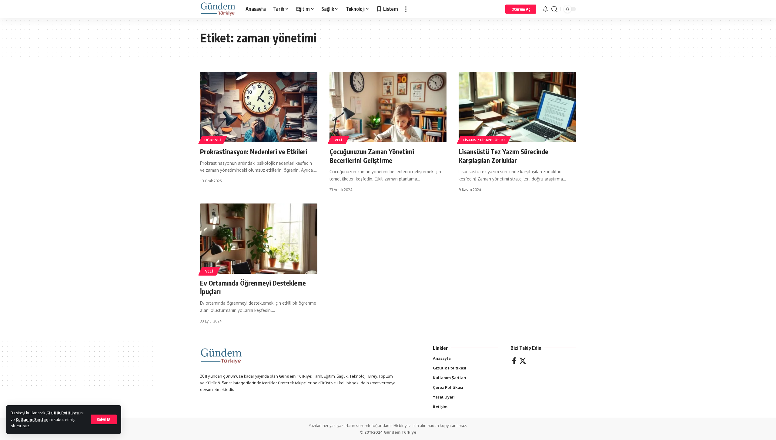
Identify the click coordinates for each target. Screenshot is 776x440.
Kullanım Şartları (32, 419)
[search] (554, 9)
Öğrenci (212, 139)
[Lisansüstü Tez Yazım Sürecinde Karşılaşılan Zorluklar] (517, 107)
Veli (338, 139)
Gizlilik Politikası (62, 412)
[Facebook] (514, 361)
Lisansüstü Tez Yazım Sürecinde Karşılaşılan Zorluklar (503, 155)
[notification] (545, 9)
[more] (406, 9)
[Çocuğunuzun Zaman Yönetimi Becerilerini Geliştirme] (388, 107)
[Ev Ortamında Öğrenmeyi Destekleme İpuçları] (258, 238)
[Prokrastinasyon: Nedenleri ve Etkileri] (258, 107)
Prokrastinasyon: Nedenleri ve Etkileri (253, 151)
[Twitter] (523, 361)
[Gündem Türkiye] (218, 9)
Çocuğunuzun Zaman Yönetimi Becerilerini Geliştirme (371, 155)
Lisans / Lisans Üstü (484, 139)
